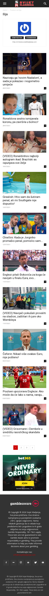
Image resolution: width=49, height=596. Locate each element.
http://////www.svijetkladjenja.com (24, 42)
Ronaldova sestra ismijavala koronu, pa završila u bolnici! (20, 120)
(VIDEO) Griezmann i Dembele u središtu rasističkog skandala (22, 430)
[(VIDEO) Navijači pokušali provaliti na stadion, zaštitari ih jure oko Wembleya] (24, 298)
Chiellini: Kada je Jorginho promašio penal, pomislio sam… (23, 239)
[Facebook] (6, 562)
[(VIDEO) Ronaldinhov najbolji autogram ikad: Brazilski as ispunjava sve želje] (24, 142)
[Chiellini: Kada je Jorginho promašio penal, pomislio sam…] (24, 223)
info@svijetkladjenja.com (24, 555)
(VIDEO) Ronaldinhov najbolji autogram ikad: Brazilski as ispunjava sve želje (21, 159)
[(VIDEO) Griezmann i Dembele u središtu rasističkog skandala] (24, 414)
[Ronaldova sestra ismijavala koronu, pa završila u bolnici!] (24, 104)
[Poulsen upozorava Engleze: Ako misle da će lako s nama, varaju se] (24, 377)
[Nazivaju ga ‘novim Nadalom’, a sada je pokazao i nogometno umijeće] (24, 63)
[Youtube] (43, 562)
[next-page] (32, 447)
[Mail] (28, 562)
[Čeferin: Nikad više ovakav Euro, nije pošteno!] (24, 340)
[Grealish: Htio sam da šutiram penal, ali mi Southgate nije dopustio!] (24, 183)
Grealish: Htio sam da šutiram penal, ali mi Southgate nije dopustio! (21, 200)
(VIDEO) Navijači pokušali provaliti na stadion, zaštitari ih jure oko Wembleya (24, 316)
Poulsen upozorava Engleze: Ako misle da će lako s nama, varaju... (23, 393)
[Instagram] (21, 562)
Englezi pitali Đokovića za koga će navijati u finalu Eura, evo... (24, 276)
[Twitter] (35, 562)
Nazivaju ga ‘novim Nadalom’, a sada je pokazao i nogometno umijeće (22, 81)
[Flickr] (13, 562)
